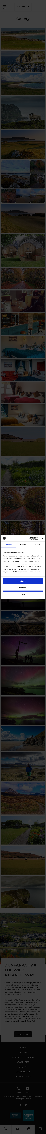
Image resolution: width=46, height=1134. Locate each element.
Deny (23, 594)
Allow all (23, 581)
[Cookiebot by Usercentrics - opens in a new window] (29, 538)
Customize (22, 587)
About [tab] (37, 544)
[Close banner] (42, 538)
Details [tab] (23, 544)
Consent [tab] (8, 544)
